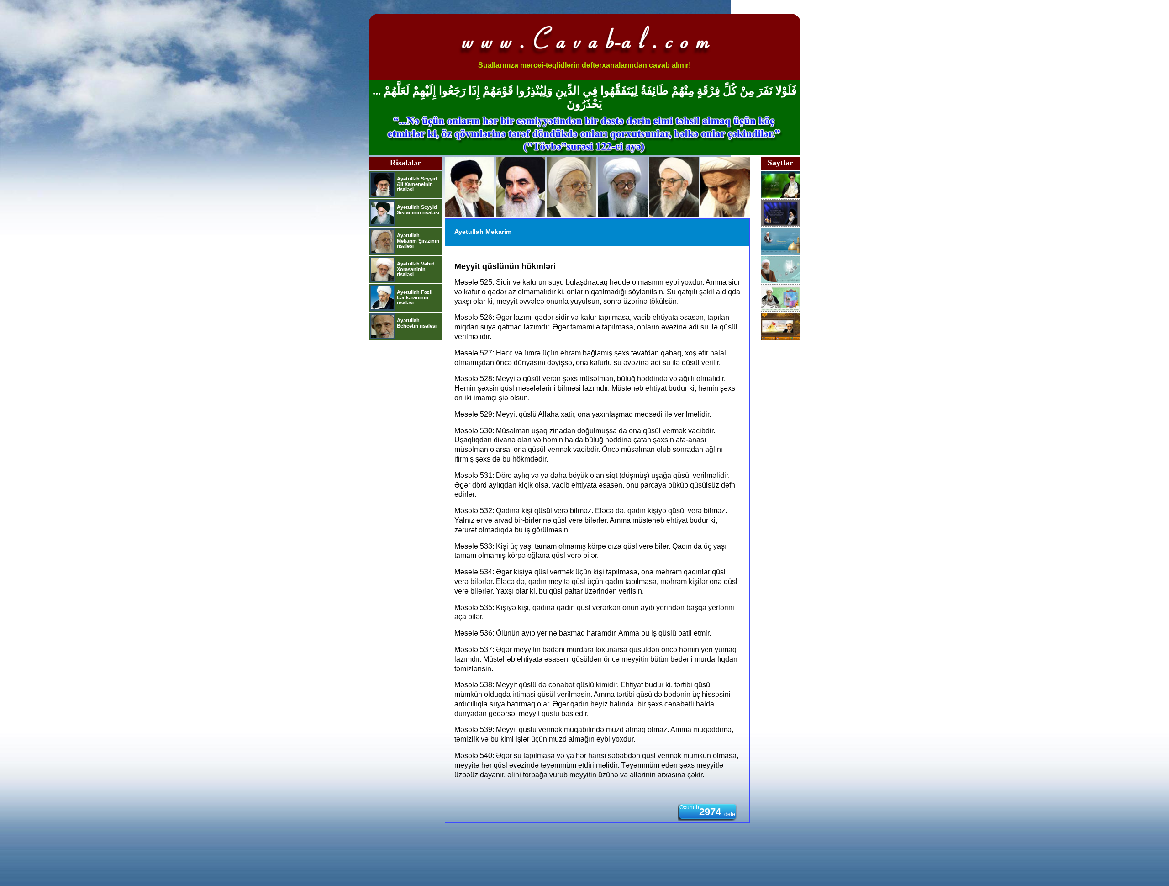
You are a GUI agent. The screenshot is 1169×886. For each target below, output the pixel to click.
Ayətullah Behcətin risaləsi (417, 323)
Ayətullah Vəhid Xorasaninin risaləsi (416, 269)
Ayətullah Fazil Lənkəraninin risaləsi (414, 297)
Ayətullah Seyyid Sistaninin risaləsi (418, 209)
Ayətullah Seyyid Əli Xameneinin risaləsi (417, 184)
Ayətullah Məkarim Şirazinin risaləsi (418, 241)
